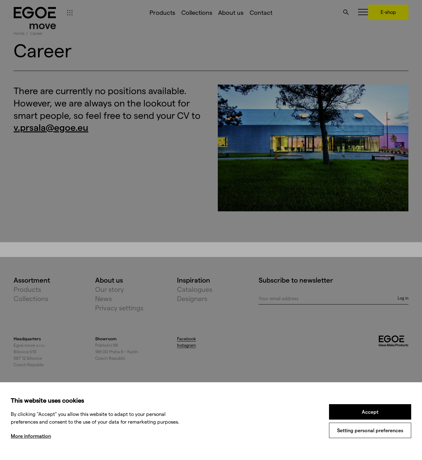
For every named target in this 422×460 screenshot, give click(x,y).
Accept (370, 412)
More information (31, 436)
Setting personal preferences (370, 430)
